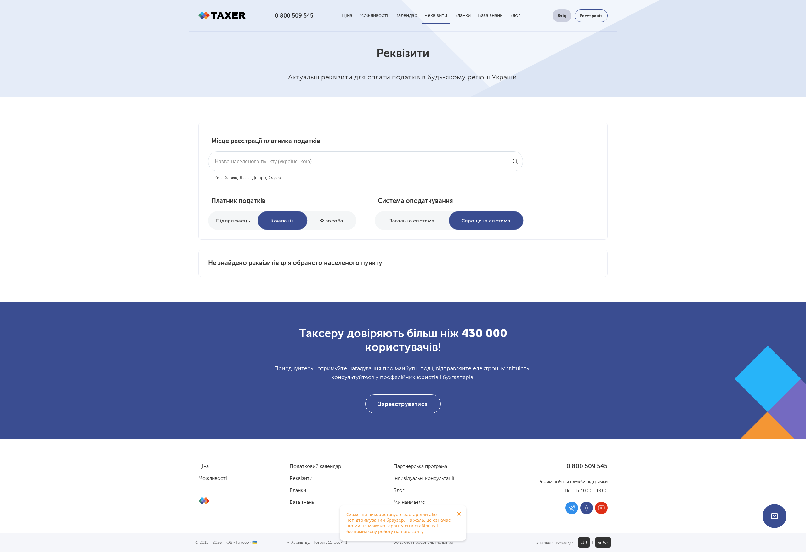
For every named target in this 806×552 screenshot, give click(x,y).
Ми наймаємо (409, 502)
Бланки (462, 15)
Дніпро (259, 178)
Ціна (347, 15)
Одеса (275, 178)
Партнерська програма (420, 466)
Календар (406, 15)
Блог (514, 15)
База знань (490, 15)
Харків (231, 178)
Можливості (374, 15)
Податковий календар (315, 466)
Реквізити (435, 15)
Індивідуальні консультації (424, 478)
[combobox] (365, 161)
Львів (245, 178)
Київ (218, 178)
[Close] (459, 514)
